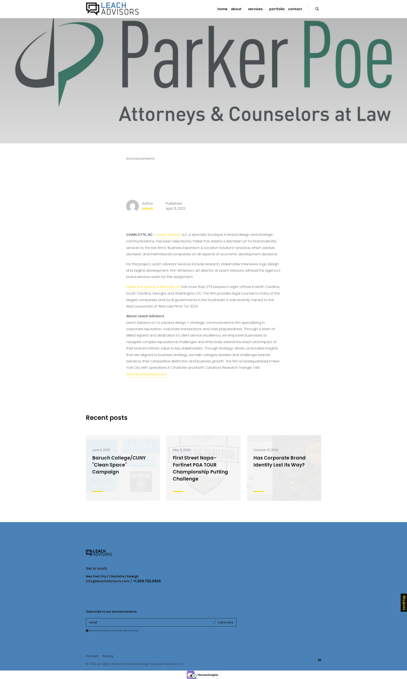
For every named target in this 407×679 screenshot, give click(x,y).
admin (147, 208)
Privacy (108, 656)
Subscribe (225, 622)
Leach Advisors (169, 234)
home (222, 9)
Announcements (140, 158)
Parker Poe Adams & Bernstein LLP (153, 286)
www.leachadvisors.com (146, 374)
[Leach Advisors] (112, 9)
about (236, 9)
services (255, 9)
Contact (92, 656)
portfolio (277, 9)
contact (295, 9)
